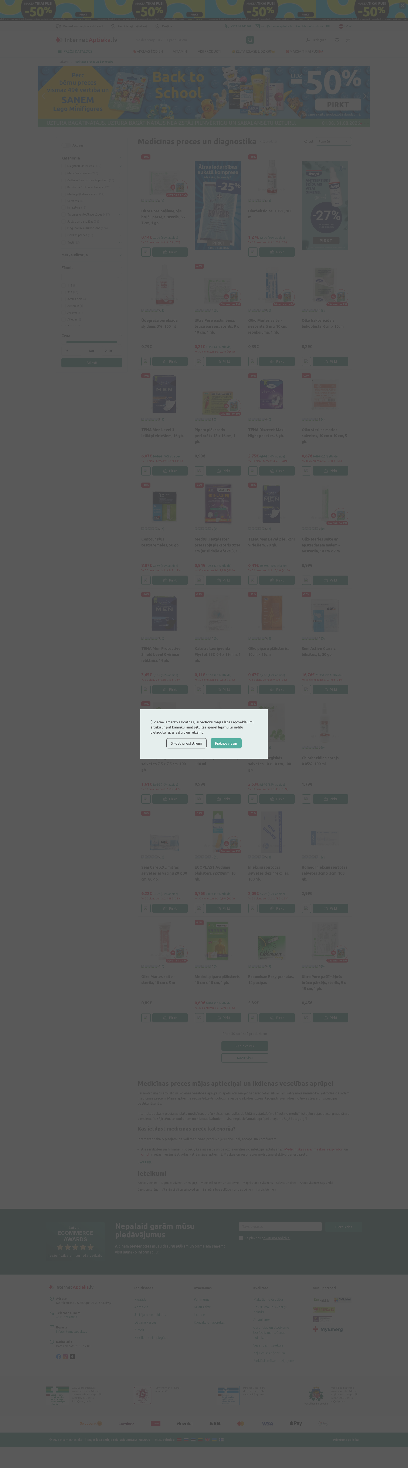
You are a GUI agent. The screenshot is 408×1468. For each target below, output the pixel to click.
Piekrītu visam (226, 743)
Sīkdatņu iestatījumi (186, 743)
